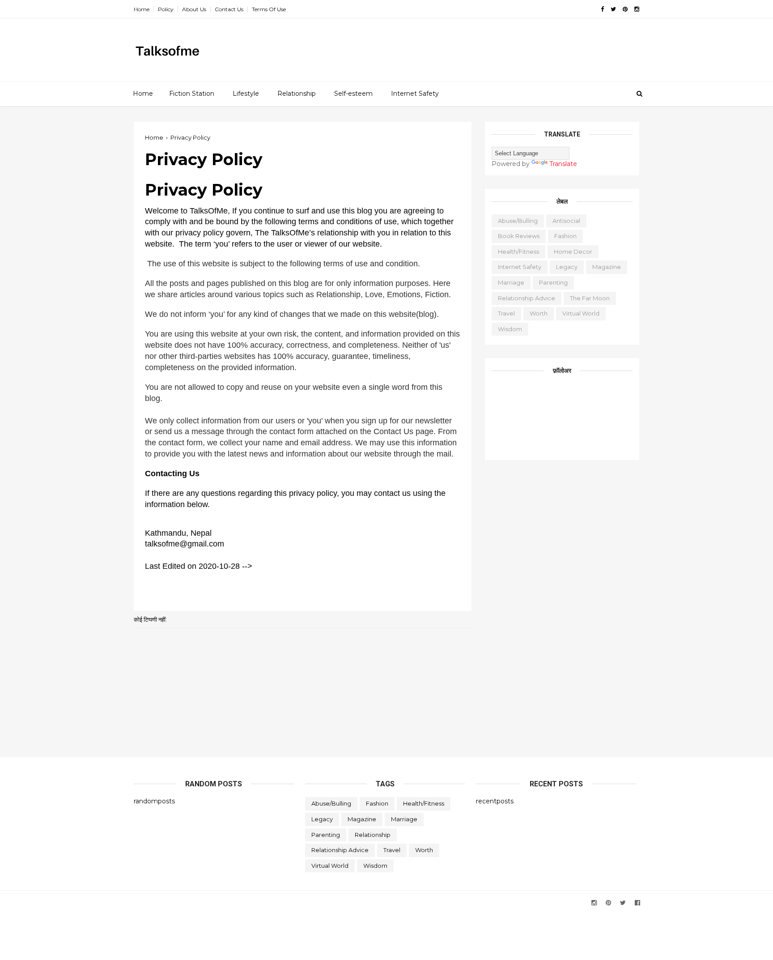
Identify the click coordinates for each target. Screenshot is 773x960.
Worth (539, 313)
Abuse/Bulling (518, 220)
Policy (166, 9)
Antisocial (566, 220)
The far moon (590, 298)
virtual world (580, 313)
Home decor (573, 251)
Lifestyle (246, 94)
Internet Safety (415, 94)
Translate (563, 164)
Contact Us (229, 9)
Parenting (553, 282)
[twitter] (613, 9)
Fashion (565, 235)
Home (141, 9)
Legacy (567, 266)
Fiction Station (191, 94)
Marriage (511, 282)
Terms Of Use (269, 9)
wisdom (510, 329)
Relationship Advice (526, 298)
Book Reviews (518, 235)
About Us (194, 9)
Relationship (296, 94)
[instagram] (636, 9)
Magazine (606, 266)
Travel (506, 313)
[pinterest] (625, 9)
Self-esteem (353, 94)
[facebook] (602, 9)
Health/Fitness (518, 251)
